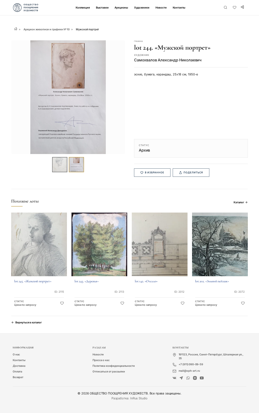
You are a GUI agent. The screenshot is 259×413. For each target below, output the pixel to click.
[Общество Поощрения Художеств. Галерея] (174, 378)
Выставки (102, 7)
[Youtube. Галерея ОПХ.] (202, 378)
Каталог (239, 202)
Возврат (18, 377)
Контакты (179, 7)
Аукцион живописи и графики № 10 (47, 29)
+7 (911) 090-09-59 (191, 364)
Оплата (17, 371)
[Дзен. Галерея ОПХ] (195, 378)
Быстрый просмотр (39, 249)
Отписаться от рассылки (109, 371)
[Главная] (15, 28)
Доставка (19, 365)
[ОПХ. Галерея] (181, 378)
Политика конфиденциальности (114, 365)
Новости (161, 7)
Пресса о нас (101, 360)
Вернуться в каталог (28, 322)
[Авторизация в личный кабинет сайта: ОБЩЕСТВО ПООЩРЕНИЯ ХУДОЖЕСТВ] (242, 7)
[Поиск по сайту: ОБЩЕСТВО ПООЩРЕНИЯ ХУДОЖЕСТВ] (225, 7)
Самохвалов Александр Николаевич (168, 60)
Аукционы (121, 7)
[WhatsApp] (188, 378)
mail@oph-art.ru (189, 370)
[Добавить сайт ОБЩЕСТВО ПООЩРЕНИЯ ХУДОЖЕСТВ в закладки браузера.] (234, 7)
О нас (16, 354)
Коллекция (83, 7)
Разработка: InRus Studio (129, 398)
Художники (141, 7)
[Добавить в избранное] (62, 303)
